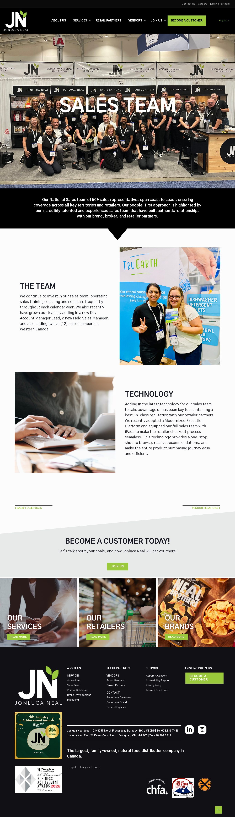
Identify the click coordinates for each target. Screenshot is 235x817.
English (222, 21)
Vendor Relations (77, 690)
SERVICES (73, 675)
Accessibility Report (157, 680)
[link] (157, 786)
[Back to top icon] (218, 810)
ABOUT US (74, 668)
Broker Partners (115, 685)
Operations (73, 680)
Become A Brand (116, 702)
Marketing (73, 700)
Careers (202, 4)
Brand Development (79, 695)
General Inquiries (116, 707)
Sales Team (73, 685)
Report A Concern (156, 675)
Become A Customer (118, 697)
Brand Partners (115, 680)
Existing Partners (219, 4)
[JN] (16, 21)
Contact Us (188, 4)
